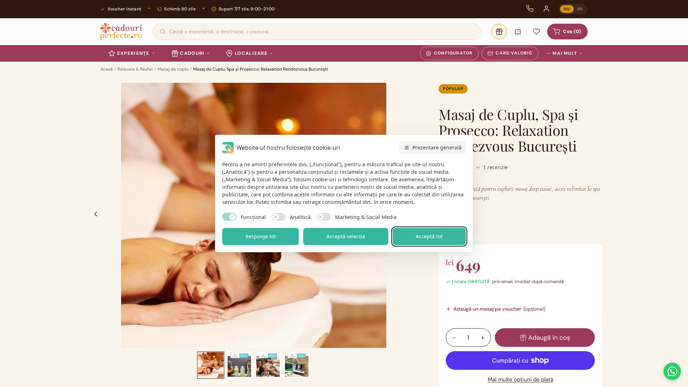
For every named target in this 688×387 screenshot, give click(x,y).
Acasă (106, 69)
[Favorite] (536, 31)
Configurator (453, 53)
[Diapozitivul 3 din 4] (268, 365)
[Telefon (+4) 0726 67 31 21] (530, 8)
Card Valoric (514, 53)
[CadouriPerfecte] (121, 31)
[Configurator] (499, 31)
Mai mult (561, 53)
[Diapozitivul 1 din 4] (211, 365)
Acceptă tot (429, 236)
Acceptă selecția (345, 236)
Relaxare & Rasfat (135, 69)
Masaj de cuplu (173, 69)
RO (567, 8)
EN (580, 8)
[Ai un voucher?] (518, 31)
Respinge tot (260, 236)
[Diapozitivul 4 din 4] (297, 365)
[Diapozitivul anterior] (94, 215)
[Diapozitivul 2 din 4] (239, 365)
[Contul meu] (546, 8)
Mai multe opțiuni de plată (520, 379)
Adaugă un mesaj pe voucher (499, 309)
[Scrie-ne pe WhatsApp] (672, 371)
